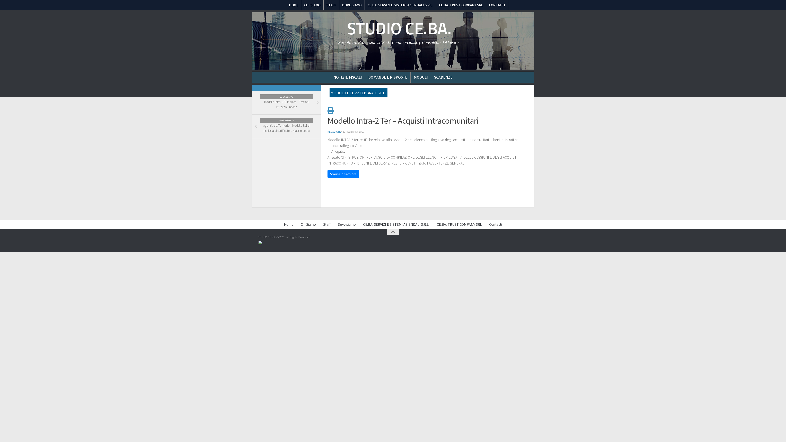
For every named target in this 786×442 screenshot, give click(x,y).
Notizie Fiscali (347, 77)
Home (293, 5)
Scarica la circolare (343, 174)
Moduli (421, 77)
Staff (331, 5)
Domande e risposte (387, 77)
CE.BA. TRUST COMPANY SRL (461, 5)
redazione (334, 131)
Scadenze (443, 77)
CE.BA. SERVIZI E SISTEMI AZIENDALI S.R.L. (400, 5)
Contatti (497, 5)
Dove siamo (352, 5)
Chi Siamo (312, 5)
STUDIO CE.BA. (399, 29)
